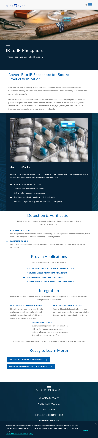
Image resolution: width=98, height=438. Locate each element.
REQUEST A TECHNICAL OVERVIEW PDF (26, 360)
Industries (49, 409)
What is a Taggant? (49, 398)
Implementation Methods (49, 415)
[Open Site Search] (86, 4)
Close (95, 423)
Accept (86, 431)
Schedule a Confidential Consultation (28, 366)
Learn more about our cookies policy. (19, 434)
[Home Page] (15, 5)
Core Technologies (49, 404)
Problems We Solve (49, 420)
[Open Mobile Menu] (90, 5)
